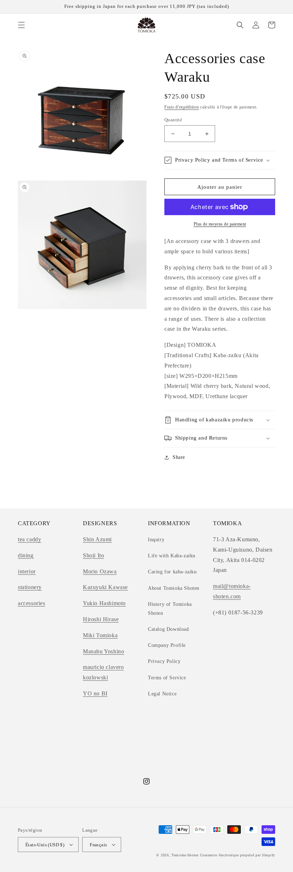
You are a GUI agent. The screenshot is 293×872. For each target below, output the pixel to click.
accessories (31, 603)
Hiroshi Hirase (101, 619)
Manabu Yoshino (103, 651)
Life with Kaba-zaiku (171, 555)
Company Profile (167, 645)
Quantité (173, 119)
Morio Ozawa (100, 571)
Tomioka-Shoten (185, 855)
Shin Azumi (97, 539)
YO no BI (95, 693)
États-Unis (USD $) (44, 844)
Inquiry (156, 539)
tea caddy (29, 539)
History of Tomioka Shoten (170, 609)
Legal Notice (162, 693)
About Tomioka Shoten (173, 588)
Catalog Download (168, 629)
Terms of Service (167, 677)
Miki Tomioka (100, 635)
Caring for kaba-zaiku (172, 571)
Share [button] (179, 457)
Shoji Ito (93, 555)
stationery (30, 587)
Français (98, 844)
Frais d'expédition (181, 107)
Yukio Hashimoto (104, 603)
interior (27, 571)
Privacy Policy (164, 661)
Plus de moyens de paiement (220, 224)
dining (26, 555)
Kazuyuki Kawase (105, 587)
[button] (21, 25)
